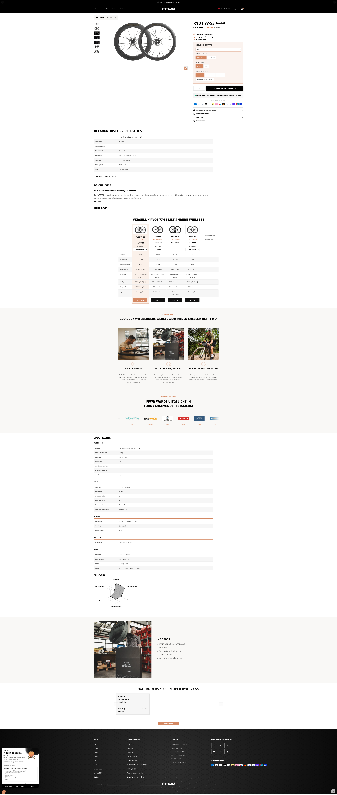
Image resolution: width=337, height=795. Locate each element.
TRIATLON (97, 753)
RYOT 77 (157, 300)
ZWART (199, 66)
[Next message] (334, 2)
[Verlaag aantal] (195, 88)
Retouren (130, 749)
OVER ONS (123, 9)
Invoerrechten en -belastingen (137, 765)
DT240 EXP (212, 57)
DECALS (96, 777)
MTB (95, 761)
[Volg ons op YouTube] (214, 751)
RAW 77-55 (175, 300)
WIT (206, 66)
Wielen (102, 17)
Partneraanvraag (132, 761)
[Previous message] (2, 2)
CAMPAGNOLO (210, 75)
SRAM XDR (221, 75)
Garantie (130, 753)
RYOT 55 (192, 300)
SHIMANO (199, 75)
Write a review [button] (168, 723)
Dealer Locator (132, 757)
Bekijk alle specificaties (105, 176)
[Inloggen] (238, 9)
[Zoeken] (235, 9)
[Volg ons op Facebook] (214, 745)
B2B (113, 9)
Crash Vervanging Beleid (135, 777)
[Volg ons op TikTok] (220, 751)
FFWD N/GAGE (201, 57)
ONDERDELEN (99, 769)
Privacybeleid (131, 769)
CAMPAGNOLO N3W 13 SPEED (204, 79)
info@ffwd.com (180, 755)
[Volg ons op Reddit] (227, 751)
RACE (107, 17)
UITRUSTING (98, 773)
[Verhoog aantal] (203, 88)
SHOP (96, 9)
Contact (174, 739)
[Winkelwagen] (242, 9)
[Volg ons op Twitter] (220, 745)
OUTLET (96, 765)
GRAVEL (96, 749)
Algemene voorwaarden (135, 773)
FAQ (128, 745)
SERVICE (105, 9)
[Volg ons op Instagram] (227, 745)
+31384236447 (179, 752)
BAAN (96, 757)
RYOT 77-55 (140, 300)
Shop (97, 17)
